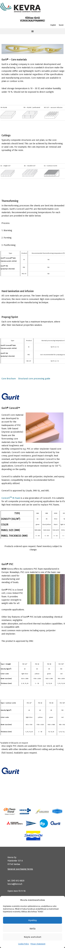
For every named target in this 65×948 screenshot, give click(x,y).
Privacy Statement (38, 944)
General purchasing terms (20, 869)
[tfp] (31, 823)
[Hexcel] (25, 811)
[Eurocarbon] (42, 811)
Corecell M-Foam (11, 498)
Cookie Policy (23, 944)
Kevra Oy (20, 7)
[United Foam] (57, 811)
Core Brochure (9, 378)
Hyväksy (32, 920)
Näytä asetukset (32, 937)
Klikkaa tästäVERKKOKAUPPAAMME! (32, 19)
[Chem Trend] (9, 811)
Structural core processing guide (34, 378)
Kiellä (33, 928)
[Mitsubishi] (14, 823)
